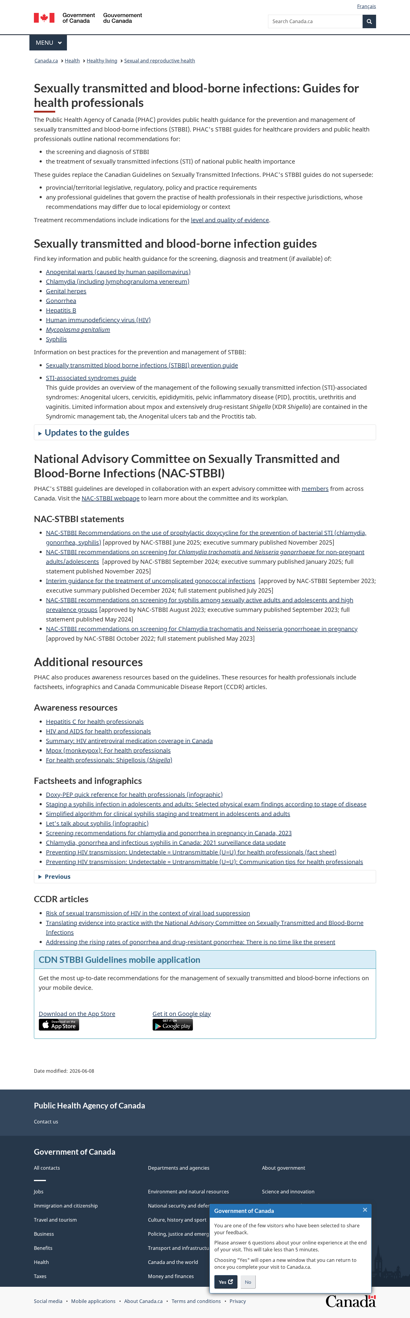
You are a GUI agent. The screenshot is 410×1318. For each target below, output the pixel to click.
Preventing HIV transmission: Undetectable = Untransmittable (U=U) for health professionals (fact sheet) (191, 852)
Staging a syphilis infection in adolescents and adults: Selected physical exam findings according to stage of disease (206, 804)
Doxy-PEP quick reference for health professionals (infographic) (134, 794)
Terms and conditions (196, 1301)
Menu (45, 42)
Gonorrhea (61, 301)
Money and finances (171, 1276)
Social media (48, 1301)
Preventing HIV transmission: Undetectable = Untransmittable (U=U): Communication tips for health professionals (204, 862)
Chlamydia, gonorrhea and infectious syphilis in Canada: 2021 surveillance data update (166, 843)
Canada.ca (46, 60)
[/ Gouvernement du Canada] (88, 19)
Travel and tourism (55, 1220)
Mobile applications (93, 1301)
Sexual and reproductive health (159, 60)
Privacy (238, 1301)
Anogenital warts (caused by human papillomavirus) (118, 272)
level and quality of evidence (230, 220)
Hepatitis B (61, 310)
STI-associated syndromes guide (91, 378)
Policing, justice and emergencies (186, 1234)
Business (44, 1234)
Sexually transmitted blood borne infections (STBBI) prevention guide (142, 365)
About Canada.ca (143, 1301)
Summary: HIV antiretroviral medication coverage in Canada (129, 741)
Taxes (40, 1276)
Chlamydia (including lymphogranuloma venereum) (117, 281)
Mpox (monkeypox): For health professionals (108, 750)
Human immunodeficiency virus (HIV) (98, 320)
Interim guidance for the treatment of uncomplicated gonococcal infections (150, 581)
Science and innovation (288, 1191)
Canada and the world (173, 1262)
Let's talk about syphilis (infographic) (97, 823)
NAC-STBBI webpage (111, 498)
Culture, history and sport (177, 1220)
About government (283, 1168)
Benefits (43, 1248)
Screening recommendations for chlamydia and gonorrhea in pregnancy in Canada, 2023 (169, 833)
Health (72, 60)
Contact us (46, 1121)
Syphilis (56, 339)
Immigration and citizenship (66, 1205)
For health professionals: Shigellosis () (109, 760)
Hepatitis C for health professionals (95, 722)
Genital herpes (66, 291)
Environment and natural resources (188, 1191)
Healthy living (102, 60)
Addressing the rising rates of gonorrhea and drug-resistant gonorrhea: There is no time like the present (190, 942)
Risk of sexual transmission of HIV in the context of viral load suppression (148, 913)
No (250, 1284)
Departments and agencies (179, 1168)
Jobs (39, 1191)
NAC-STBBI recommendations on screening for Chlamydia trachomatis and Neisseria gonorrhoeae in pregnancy (201, 629)
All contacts (47, 1168)
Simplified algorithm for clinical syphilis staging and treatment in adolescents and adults (168, 814)
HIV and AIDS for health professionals (98, 731)
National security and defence (182, 1205)
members (315, 489)
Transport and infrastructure (181, 1248)
